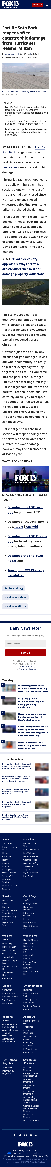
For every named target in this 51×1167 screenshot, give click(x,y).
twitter (20, 1135)
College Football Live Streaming (30, 1074)
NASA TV (27, 968)
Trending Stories (30, 999)
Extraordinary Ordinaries (29, 914)
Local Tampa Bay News (10, 848)
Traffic (26, 900)
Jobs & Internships (28, 1031)
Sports (6, 896)
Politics (5, 863)
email (36, 1135)
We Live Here (7, 937)
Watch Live (37, 5)
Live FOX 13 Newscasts (28, 944)
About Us (29, 1016)
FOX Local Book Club (30, 994)
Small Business (9, 1003)
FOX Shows (28, 1002)
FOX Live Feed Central (29, 963)
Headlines (27, 989)
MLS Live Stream (31, 1120)
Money (6, 985)
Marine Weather (30, 856)
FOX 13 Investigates (7, 868)
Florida (5, 853)
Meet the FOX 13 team (31, 1022)
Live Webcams (30, 853)
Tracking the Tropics (29, 868)
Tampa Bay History (7, 973)
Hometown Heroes (28, 908)
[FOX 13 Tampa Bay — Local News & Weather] (10, 4)
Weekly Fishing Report (9, 917)
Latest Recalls (8, 993)
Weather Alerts (30, 859)
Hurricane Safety (30, 863)
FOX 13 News (24, 54)
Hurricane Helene (15, 597)
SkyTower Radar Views (30, 844)
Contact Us (28, 1052)
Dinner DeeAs (8, 950)
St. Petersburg (36, 54)
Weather (28, 839)
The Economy (8, 1000)
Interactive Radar (31, 849)
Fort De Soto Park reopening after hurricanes (24, 91)
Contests (27, 1009)
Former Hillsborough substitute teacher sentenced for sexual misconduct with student (16, 778)
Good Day (29, 896)
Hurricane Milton (15, 606)
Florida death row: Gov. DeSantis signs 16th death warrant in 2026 (32, 745)
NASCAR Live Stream (29, 1086)
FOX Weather (29, 876)
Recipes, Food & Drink (9, 967)
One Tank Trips (9, 953)
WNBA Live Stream (28, 1115)
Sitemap (6, 889)
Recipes (26, 919)
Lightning (6, 907)
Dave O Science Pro (30, 927)
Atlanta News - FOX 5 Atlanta (9, 1040)
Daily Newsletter (9, 885)
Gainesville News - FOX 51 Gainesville (10, 1033)
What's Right (8, 943)
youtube (31, 1135)
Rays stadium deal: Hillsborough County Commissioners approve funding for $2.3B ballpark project (17, 766)
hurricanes (9, 167)
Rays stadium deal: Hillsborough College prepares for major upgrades (16, 804)
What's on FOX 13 (31, 1006)
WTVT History (29, 1036)
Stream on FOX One (30, 1061)
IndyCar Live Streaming (28, 1092)
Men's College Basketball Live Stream (30, 1100)
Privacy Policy (28, 666)
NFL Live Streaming (28, 1068)
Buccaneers (7, 900)
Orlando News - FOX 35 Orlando (9, 1025)
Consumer (7, 856)
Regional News (7, 1018)
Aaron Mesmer (11, 54)
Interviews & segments (8, 1072)
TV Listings (28, 1026)
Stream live (7, 1067)
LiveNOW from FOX (30, 950)
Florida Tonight (9, 946)
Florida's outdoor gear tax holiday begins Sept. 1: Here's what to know (32, 717)
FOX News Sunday (7, 880)
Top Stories (7, 843)
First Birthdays (29, 922)
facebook (14, 1135)
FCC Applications (31, 1049)
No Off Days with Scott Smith (10, 911)
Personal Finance (10, 996)
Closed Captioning (28, 1041)
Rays (4, 903)
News (5, 839)
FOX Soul (27, 958)
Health (5, 859)
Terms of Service (27, 669)
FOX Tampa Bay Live (30, 972)
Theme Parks (8, 957)
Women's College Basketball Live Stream (31, 1108)
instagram (25, 1135)
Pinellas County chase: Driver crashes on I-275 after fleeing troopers (15, 817)
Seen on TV (7, 876)
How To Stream (30, 940)
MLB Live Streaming (28, 1080)
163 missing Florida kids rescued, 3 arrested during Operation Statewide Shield (33, 688)
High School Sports (7, 923)
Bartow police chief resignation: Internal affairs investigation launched (16, 791)
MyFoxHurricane (30, 872)
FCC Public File (30, 1045)
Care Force (7, 978)
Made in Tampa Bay (9, 961)
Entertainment (32, 985)
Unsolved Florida (10, 872)
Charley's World (30, 903)
